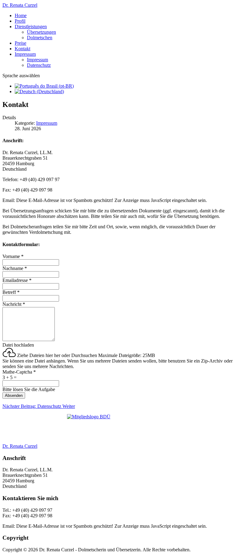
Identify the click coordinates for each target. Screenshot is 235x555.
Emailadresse (17, 280)
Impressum (46, 123)
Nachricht (13, 304)
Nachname (14, 268)
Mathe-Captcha (19, 371)
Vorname (13, 256)
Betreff (11, 292)
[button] (31, 26)
